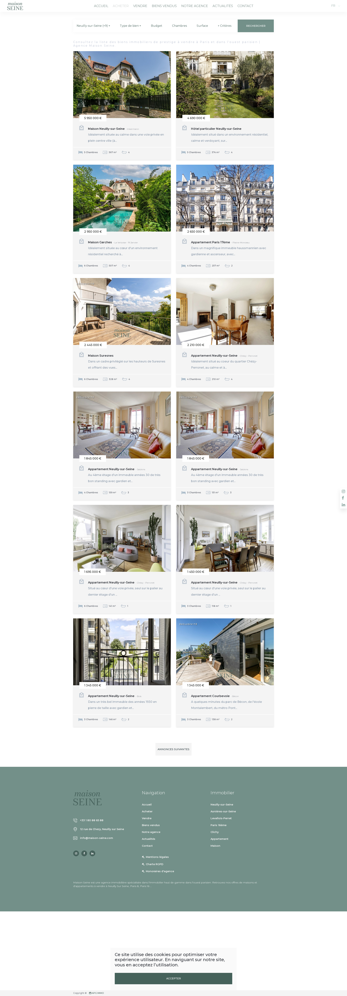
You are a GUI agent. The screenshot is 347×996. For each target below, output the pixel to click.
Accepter (173, 978)
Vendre (140, 6)
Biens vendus (164, 6)
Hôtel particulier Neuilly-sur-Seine (229, 134)
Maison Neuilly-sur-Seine (126, 134)
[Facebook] (84, 853)
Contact (245, 6)
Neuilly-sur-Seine (222, 804)
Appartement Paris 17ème (228, 248)
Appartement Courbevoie (226, 702)
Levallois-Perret (221, 818)
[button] (93, 26)
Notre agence (194, 6)
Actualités (223, 6)
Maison (215, 845)
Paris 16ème (218, 825)
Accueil (101, 6)
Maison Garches (123, 248)
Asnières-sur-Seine (223, 811)
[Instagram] (76, 853)
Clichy (215, 832)
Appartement (219, 839)
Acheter (121, 6)
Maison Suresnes (126, 361)
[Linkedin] (92, 853)
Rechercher (255, 25)
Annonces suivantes (173, 749)
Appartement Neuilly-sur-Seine (224, 361)
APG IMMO (97, 993)
